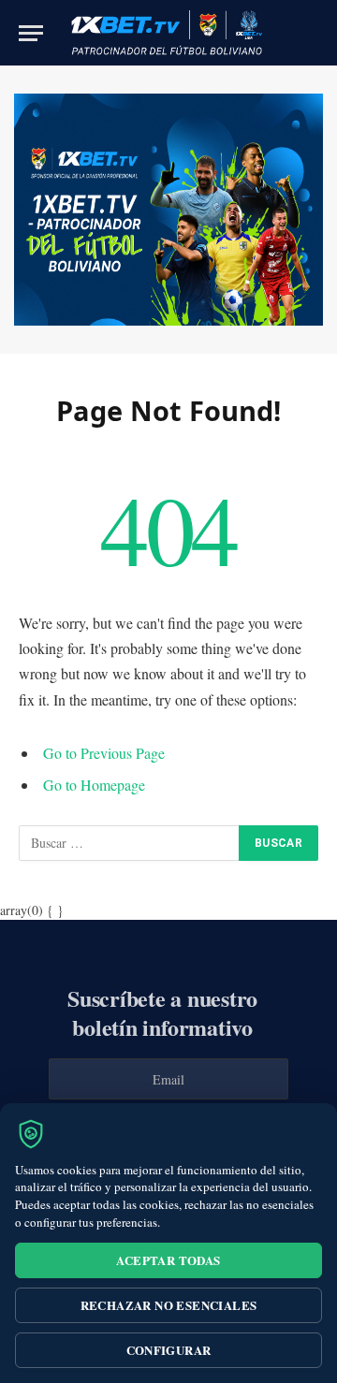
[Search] (317, 33)
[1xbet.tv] (166, 33)
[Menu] (31, 33)
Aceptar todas (168, 1260)
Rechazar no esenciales (169, 1305)
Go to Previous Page (104, 753)
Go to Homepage (94, 784)
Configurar (169, 1350)
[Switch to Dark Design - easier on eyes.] (288, 32)
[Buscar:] (130, 843)
